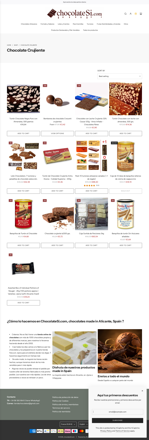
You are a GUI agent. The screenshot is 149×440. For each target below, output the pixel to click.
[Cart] (140, 13)
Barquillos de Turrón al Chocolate (23, 233)
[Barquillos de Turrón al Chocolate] (23, 213)
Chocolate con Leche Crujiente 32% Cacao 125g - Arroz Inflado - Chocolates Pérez (91, 121)
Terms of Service (123, 431)
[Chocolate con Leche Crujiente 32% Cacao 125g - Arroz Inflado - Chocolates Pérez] (91, 98)
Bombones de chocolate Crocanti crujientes (57, 120)
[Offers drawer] (135, 13)
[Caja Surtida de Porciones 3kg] (91, 213)
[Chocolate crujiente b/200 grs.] (57, 213)
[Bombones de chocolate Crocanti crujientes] (57, 98)
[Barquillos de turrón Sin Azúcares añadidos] (125, 213)
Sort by (101, 71)
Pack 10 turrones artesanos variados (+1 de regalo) (91, 177)
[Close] (142, 390)
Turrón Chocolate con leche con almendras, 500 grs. (125, 120)
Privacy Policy (106, 431)
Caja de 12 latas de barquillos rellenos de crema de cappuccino (125, 177)
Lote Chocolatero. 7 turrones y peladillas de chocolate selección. (23, 177)
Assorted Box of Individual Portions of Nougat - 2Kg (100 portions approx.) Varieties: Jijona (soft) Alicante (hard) (23, 291)
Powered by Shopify (84, 437)
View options (57, 133)
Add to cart (23, 133)
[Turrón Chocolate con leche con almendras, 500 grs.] (125, 98)
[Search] (125, 13)
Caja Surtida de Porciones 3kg (91, 233)
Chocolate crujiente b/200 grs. (57, 233)
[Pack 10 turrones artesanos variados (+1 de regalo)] (91, 156)
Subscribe (118, 420)
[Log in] (130, 13)
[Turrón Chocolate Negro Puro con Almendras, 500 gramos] (23, 98)
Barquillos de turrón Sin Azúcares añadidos (125, 235)
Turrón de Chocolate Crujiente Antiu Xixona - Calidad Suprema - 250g (57, 177)
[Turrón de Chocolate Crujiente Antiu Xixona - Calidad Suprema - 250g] (57, 156)
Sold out (125, 191)
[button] (9, 356)
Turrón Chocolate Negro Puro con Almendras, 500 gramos (23, 120)
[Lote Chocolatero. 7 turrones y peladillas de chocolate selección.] (23, 156)
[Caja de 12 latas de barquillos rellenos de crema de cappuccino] (125, 156)
